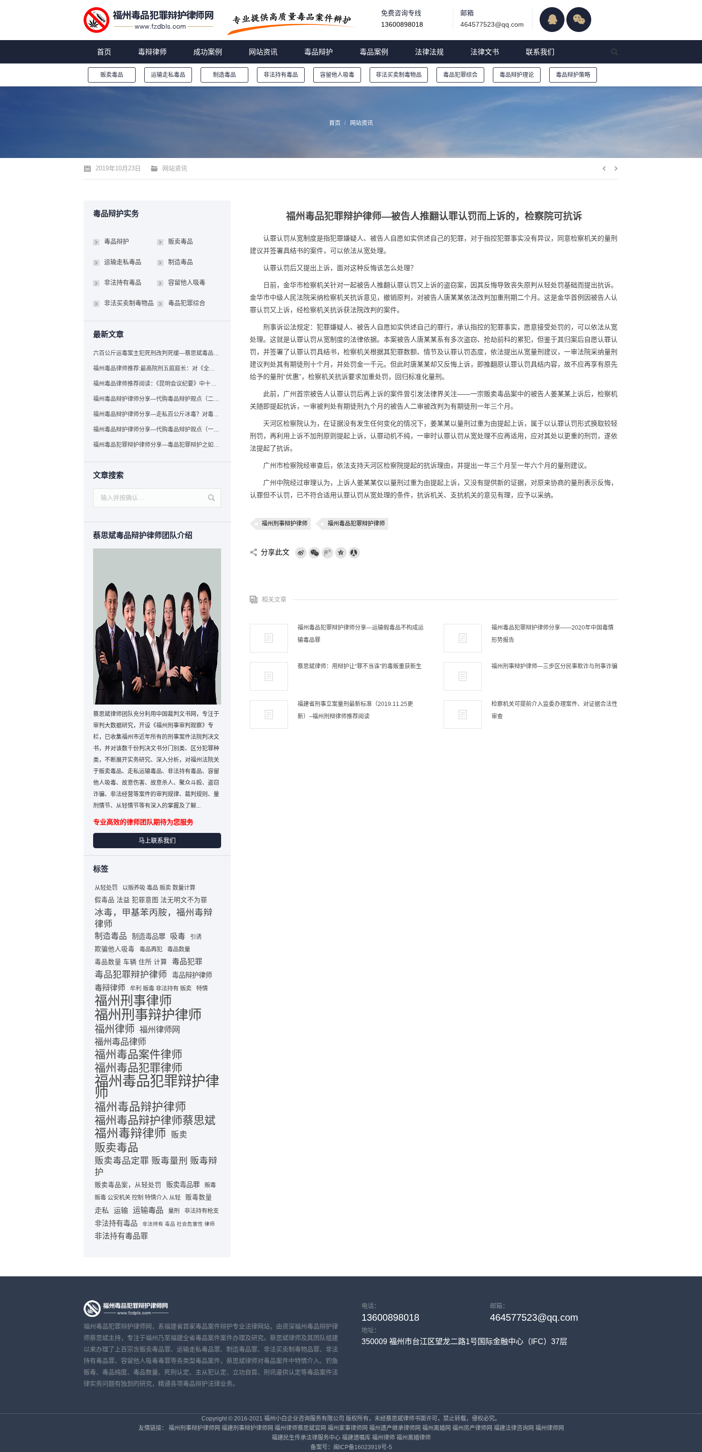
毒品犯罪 (187, 961)
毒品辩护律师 (192, 975)
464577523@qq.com (492, 24)
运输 (121, 1210)
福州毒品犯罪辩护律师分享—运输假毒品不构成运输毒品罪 (361, 633)
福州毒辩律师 (130, 1133)
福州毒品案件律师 (138, 1054)
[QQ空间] (341, 552)
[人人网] (354, 552)
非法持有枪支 (201, 1211)
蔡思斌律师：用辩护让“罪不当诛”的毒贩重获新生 (360, 666)
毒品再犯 (150, 949)
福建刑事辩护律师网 (247, 1428)
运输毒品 (148, 1210)
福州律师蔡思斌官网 (300, 1428)
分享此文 (275, 552)
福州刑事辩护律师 (285, 523)
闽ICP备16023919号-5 (362, 1447)
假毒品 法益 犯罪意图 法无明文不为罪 (151, 900)
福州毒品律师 (120, 1042)
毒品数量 (178, 949)
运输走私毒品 (168, 75)
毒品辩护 (116, 241)
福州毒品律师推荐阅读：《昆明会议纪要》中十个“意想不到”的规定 (156, 383)
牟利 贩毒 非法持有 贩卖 (160, 988)
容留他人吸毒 (337, 75)
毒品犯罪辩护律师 (131, 974)
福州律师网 (159, 1029)
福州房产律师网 (472, 1428)
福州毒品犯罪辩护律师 (356, 523)
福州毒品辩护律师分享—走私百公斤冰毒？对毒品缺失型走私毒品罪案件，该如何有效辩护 (156, 414)
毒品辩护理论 (517, 75)
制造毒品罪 (148, 936)
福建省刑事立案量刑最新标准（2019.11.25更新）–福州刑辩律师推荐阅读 (355, 710)
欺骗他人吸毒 (115, 949)
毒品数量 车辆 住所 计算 (131, 962)
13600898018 (402, 24)
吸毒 (177, 936)
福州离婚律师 (413, 1437)
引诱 (196, 937)
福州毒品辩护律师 (140, 1107)
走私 (102, 1210)
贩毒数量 (198, 1197)
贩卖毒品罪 (183, 1185)
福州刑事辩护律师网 (194, 1428)
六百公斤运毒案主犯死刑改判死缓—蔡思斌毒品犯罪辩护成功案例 (156, 353)
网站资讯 (361, 123)
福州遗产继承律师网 (395, 1428)
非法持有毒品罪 (121, 1236)
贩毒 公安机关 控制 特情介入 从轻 (138, 1197)
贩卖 (179, 1134)
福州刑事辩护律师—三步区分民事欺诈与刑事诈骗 (554, 666)
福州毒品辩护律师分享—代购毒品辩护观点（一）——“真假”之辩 (156, 429)
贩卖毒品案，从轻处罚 (128, 1185)
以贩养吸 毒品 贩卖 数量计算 (158, 887)
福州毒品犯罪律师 (138, 1067)
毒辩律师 (110, 987)
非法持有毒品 (281, 75)
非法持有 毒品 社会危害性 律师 (178, 1224)
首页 (334, 123)
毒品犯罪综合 (460, 75)
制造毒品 (224, 75)
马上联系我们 (157, 840)
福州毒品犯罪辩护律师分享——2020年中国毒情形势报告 (552, 633)
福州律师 (115, 1028)
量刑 (174, 1211)
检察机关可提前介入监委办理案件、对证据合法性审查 (554, 710)
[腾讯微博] (327, 552)
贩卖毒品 (111, 75)
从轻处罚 (106, 887)
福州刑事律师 (133, 1001)
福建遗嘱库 (356, 1437)
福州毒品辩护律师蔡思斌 (155, 1120)
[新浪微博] (301, 552)
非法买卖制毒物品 (399, 75)
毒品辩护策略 (573, 75)
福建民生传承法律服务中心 (306, 1437)
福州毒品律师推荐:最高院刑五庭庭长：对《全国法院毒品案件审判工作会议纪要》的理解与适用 (156, 368)
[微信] (314, 552)
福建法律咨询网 (514, 1428)
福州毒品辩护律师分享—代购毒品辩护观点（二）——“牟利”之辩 (156, 399)
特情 (202, 988)
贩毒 (210, 1185)
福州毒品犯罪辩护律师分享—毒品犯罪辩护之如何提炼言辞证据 (156, 445)
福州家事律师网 (348, 1428)
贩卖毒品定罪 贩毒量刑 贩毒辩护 (156, 1166)
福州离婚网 (436, 1428)
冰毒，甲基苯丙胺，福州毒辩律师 (154, 918)
